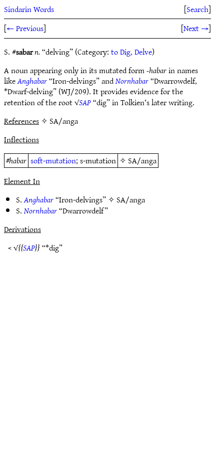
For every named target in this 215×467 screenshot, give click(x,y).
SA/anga (142, 160)
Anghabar (32, 81)
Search (197, 9)
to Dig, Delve (131, 52)
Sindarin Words (29, 9)
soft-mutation (53, 160)
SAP (85, 102)
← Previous (25, 28)
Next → (196, 28)
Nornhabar (132, 81)
